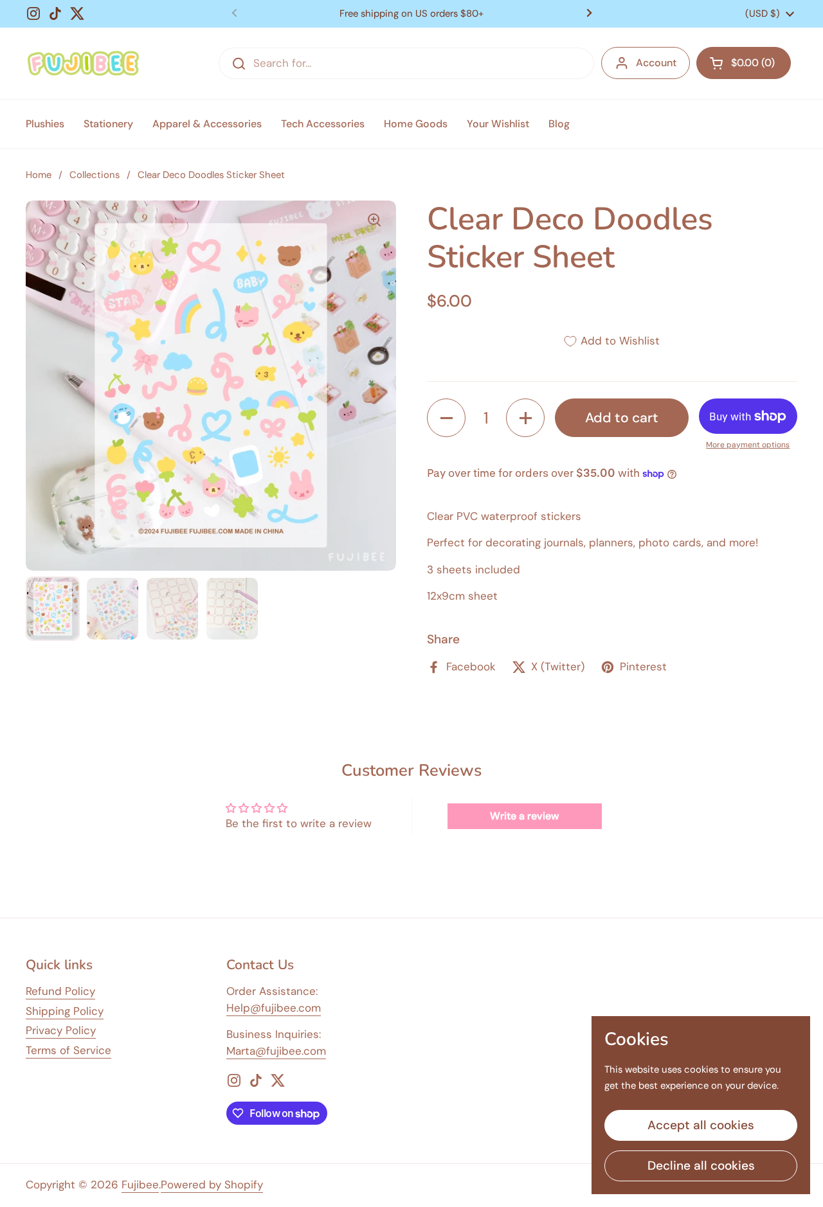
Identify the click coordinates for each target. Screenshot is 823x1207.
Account (656, 62)
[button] (743, 63)
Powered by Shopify (212, 1184)
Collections (94, 174)
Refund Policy (60, 991)
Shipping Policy (65, 1011)
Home (38, 174)
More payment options (748, 445)
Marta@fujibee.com (276, 1051)
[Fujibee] (83, 62)
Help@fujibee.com (273, 1008)
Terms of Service (68, 1050)
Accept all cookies (700, 1125)
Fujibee (140, 1184)
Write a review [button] (524, 816)
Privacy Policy (61, 1030)
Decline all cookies (701, 1166)
